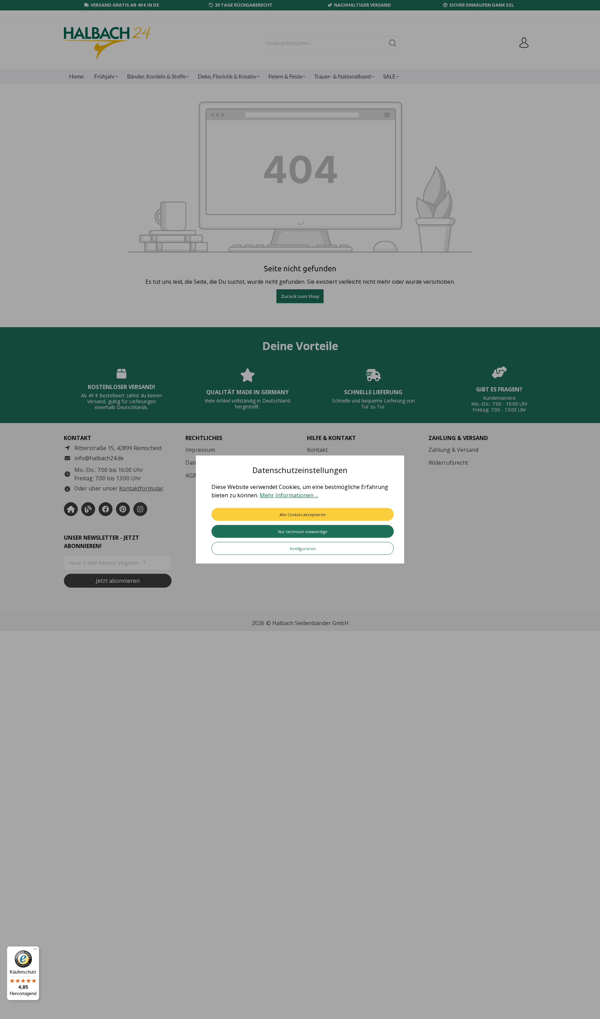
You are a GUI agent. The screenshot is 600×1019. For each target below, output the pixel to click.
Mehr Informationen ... (289, 495)
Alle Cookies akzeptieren (303, 514)
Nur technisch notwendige (302, 531)
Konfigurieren (303, 548)
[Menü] (35, 950)
